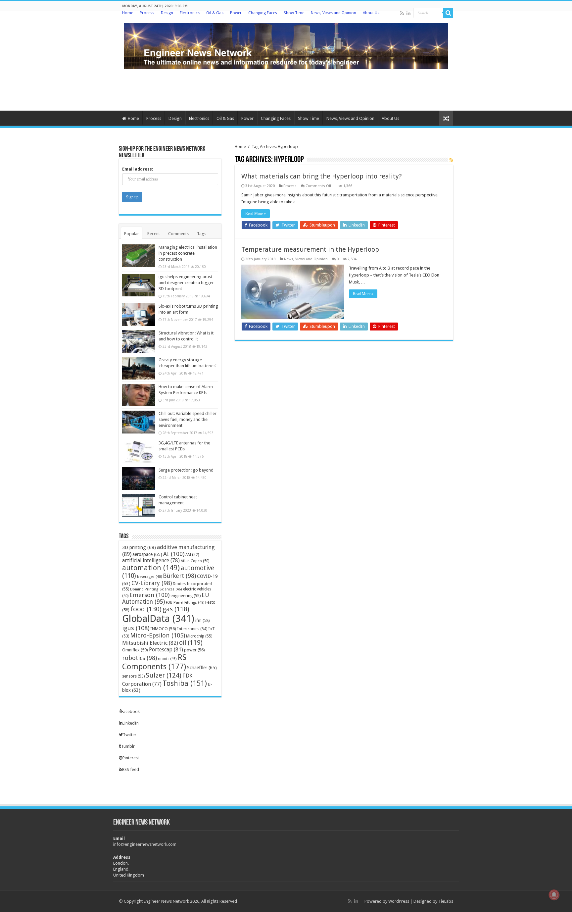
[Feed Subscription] (451, 160)
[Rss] (402, 13)
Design (167, 13)
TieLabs (445, 901)
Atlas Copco (195, 561)
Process (147, 13)
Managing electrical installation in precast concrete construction (188, 253)
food (146, 609)
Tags (201, 233)
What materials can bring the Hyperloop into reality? (321, 176)
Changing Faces (262, 13)
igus (135, 628)
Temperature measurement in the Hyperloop (310, 249)
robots (167, 659)
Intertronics (192, 628)
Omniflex (135, 649)
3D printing (139, 547)
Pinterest (130, 757)
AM (192, 554)
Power (236, 13)
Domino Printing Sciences (156, 589)
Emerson (149, 594)
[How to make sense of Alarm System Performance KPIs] (138, 395)
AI (173, 553)
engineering (185, 595)
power (194, 649)
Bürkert (179, 575)
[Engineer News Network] (286, 45)
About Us (371, 13)
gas (176, 609)
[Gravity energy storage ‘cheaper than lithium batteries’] (138, 368)
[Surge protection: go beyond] (138, 478)
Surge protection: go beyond (186, 470)
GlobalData (158, 618)
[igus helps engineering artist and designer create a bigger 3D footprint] (138, 285)
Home (127, 13)
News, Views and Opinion (333, 13)
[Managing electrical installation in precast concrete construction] (138, 255)
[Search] (448, 13)
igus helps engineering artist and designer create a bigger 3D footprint (186, 282)
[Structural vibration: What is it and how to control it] (138, 341)
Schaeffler (202, 667)
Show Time (294, 13)
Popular (131, 233)
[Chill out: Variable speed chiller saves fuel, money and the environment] (138, 422)
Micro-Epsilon (157, 635)
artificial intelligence (151, 560)
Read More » (255, 213)
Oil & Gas (214, 13)
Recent (153, 233)
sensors (133, 676)
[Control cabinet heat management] (138, 505)
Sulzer (163, 675)
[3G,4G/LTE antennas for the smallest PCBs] (138, 451)
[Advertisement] (286, 89)
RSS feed (130, 769)
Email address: (137, 169)
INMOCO (163, 628)
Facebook (130, 711)
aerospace (147, 554)
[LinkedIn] (408, 13)
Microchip (199, 635)
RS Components (154, 662)
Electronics (190, 13)
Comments (178, 233)
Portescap (166, 649)
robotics (139, 657)
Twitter (129, 734)
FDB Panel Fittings (185, 602)
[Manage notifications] (554, 894)
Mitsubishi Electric (150, 643)
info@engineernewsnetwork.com (144, 844)
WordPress (398, 901)
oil (191, 642)
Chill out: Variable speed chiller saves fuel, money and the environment (187, 419)
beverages (149, 576)
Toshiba (185, 683)
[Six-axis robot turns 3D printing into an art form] (138, 314)
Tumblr (128, 746)
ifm (202, 620)
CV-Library (151, 583)
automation (151, 568)
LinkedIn (130, 723)
